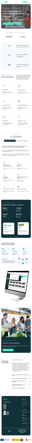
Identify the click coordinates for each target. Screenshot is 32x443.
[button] (27, 221)
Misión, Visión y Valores (22, 429)
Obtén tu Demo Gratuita (8, 23)
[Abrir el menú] (30, 2)
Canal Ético (22, 432)
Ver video (18, 23)
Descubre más (20, 94)
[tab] (10, 141)
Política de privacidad (22, 430)
